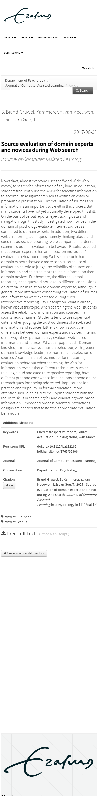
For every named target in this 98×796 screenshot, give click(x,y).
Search (84, 91)
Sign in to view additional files (25, 553)
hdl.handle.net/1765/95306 (57, 452)
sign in (89, 67)
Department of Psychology (25, 81)
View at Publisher (17, 517)
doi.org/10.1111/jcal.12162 (56, 447)
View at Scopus (15, 522)
